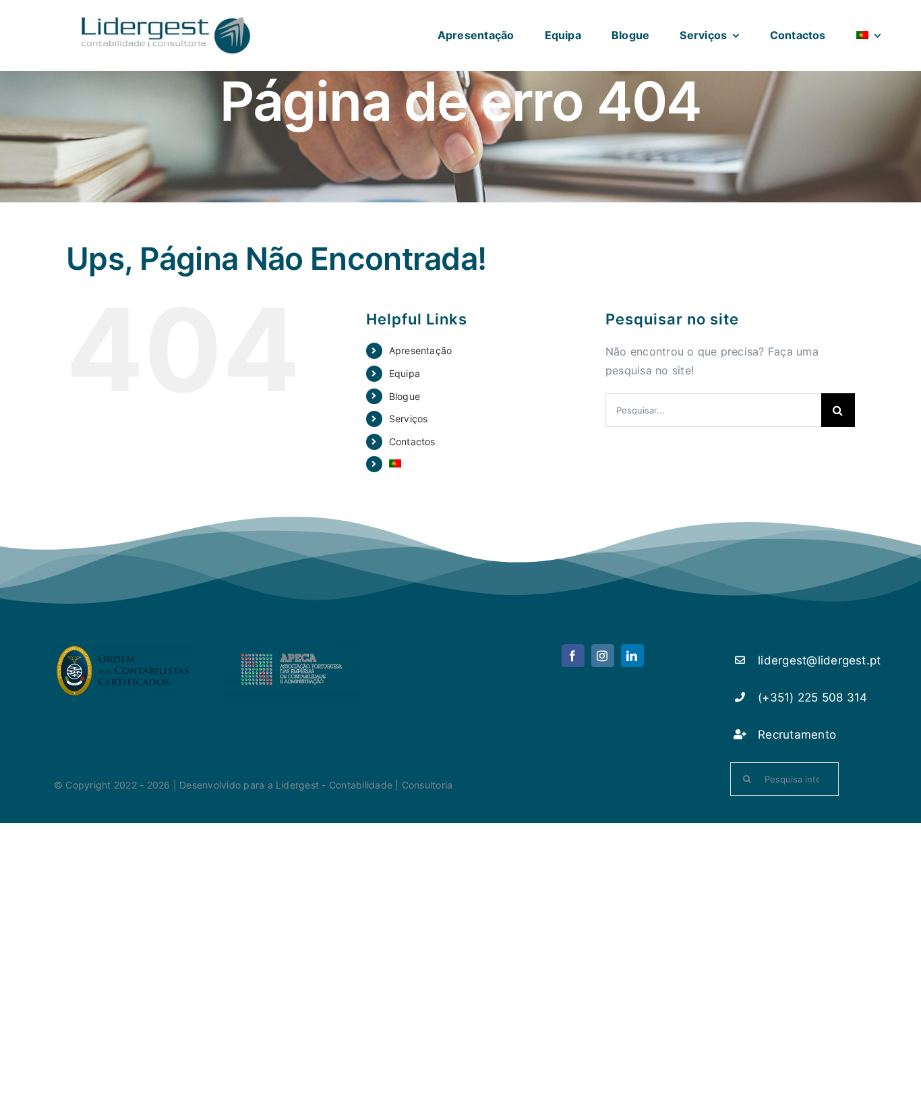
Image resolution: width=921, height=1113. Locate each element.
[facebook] (573, 655)
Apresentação (420, 350)
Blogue (404, 396)
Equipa (404, 373)
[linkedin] (632, 655)
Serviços (408, 418)
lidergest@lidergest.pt (819, 660)
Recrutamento (797, 734)
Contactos (412, 441)
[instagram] (602, 655)
